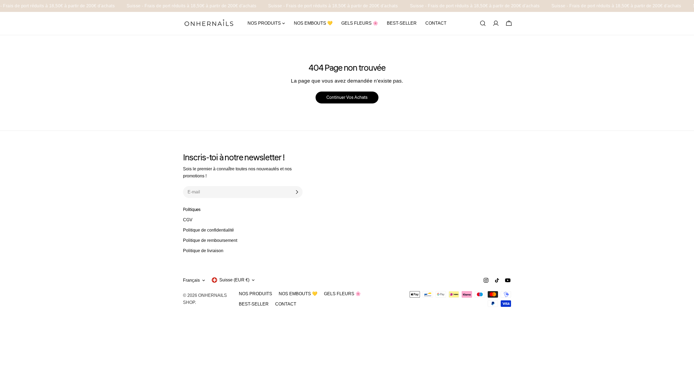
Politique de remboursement (210, 240)
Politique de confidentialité (208, 230)
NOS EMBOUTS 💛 (298, 293)
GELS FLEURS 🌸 (342, 293)
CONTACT (285, 304)
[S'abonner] (297, 192)
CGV (187, 219)
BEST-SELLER (254, 304)
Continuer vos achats (347, 97)
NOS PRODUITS (255, 293)
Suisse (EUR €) (234, 280)
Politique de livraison (203, 250)
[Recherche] (482, 23)
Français (191, 280)
